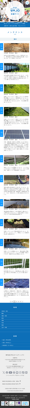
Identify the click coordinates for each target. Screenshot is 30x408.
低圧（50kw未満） (7, 339)
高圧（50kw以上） (7, 342)
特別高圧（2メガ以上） (8, 345)
